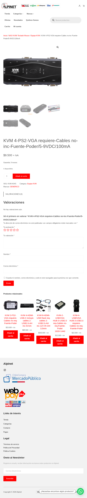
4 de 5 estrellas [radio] (14, 230)
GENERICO (14, 187)
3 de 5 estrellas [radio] (11, 230)
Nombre (7, 254)
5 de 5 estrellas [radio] (17, 230)
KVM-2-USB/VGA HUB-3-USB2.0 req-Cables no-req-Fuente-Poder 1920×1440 (60, 323)
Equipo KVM (35, 36)
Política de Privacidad (11, 448)
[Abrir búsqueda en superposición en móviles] (65, 20)
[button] (58, 47)
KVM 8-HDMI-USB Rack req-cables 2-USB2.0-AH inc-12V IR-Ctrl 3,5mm (43, 322)
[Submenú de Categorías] (22, 13)
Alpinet (8, 363)
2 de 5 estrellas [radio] (8, 230)
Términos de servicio (11, 444)
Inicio (5, 36)
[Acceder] (79, 6)
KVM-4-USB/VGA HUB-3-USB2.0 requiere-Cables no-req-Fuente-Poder (76, 322)
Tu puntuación (9, 227)
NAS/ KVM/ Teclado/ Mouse (19, 36)
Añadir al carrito (21, 176)
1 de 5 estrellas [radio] (4, 230)
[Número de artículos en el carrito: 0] (84, 6)
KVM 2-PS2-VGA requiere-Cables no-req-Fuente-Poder (10, 319)
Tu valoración (8, 235)
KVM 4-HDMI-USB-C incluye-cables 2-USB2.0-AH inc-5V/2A (27, 320)
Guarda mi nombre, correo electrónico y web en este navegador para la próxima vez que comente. (42, 278)
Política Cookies (9, 451)
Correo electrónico (10, 266)
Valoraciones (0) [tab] (13, 194)
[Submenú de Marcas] (33, 13)
